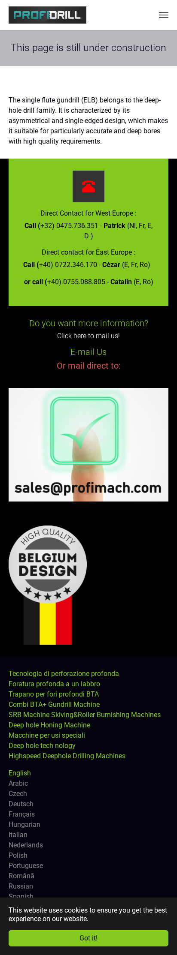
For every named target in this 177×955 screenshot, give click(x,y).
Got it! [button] (88, 938)
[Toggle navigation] (163, 15)
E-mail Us (88, 352)
